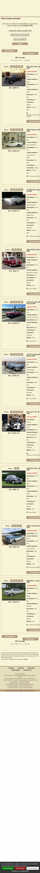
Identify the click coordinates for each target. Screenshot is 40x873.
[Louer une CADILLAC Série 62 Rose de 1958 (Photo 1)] (14, 321)
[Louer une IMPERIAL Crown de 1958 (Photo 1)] (14, 600)
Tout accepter (8, 868)
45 (28, 60)
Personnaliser (33, 868)
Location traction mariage (20, 680)
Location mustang (32, 680)
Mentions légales (16, 670)
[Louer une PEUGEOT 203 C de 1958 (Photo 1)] (14, 86)
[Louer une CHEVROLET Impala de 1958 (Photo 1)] (14, 209)
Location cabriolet (7, 680)
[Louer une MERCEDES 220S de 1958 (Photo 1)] (14, 269)
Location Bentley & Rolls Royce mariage (19, 683)
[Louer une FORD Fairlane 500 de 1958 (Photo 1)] (14, 149)
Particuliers (11, 668)
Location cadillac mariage (11, 684)
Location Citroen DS (12, 687)
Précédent (10, 51)
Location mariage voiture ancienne (12, 678)
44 (25, 60)
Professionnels (31, 668)
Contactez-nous (27, 670)
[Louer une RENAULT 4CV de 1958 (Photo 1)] (14, 431)
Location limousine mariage (26, 684)
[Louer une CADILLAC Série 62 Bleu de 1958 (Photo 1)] (14, 373)
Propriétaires (21, 668)
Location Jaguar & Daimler (26, 687)
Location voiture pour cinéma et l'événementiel (19, 686)
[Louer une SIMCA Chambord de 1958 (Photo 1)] (14, 545)
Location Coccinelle (24, 681)
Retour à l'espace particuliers (11, 18)
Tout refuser (20, 868)
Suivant (31, 53)
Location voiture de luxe (29, 678)
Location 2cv (14, 681)
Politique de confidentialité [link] (20, 871)
